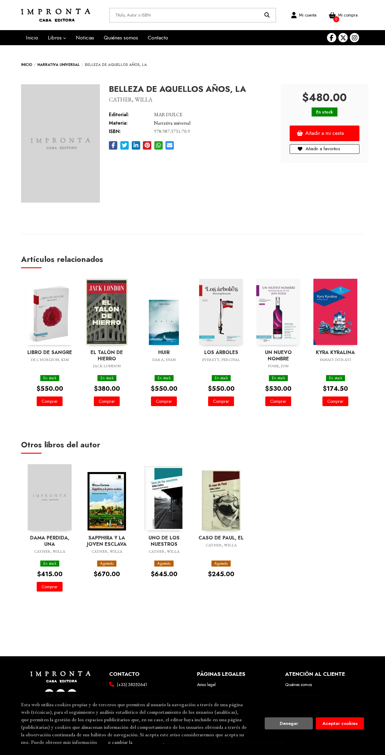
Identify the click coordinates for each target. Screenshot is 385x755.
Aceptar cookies (340, 723)
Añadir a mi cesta (324, 133)
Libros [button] (55, 38)
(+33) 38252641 (132, 685)
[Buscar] (267, 15)
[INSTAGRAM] (354, 38)
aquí (102, 742)
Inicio (26, 64)
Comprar (50, 401)
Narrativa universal (58, 64)
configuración (148, 742)
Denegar (289, 723)
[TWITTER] (343, 38)
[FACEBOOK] (332, 38)
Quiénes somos (298, 685)
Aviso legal (206, 685)
